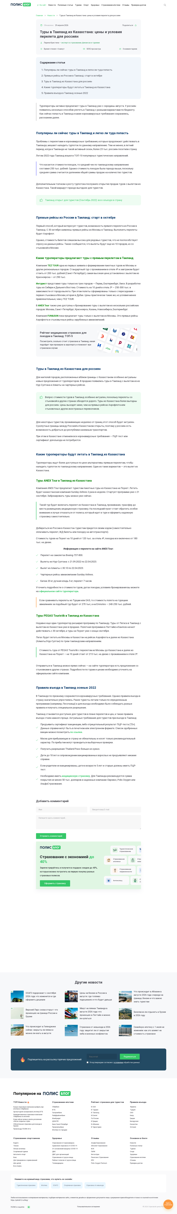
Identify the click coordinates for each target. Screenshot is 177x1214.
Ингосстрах (95, 1154)
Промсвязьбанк (58, 1127)
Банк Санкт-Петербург (60, 1124)
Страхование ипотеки (110, 5)
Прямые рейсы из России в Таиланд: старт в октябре (73, 75)
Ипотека (44, 1185)
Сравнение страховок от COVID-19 (64, 1146)
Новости (52, 5)
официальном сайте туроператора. (59, 591)
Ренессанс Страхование (99, 1157)
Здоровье (95, 5)
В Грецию (94, 1121)
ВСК (92, 1149)
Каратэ (16, 1143)
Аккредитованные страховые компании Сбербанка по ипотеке (27, 1115)
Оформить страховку (55, 883)
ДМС (54, 1151)
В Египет (94, 1115)
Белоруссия (134, 1121)
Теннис (16, 1146)
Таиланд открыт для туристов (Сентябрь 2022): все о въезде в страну (83, 200)
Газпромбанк (57, 1113)
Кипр (132, 1115)
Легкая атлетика (19, 1149)
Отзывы (125, 5)
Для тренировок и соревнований (25, 1160)
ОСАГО (55, 1185)
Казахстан (134, 1124)
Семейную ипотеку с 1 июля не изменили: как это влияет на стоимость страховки (149, 1030)
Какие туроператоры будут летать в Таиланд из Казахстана (77, 87)
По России (95, 1118)
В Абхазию (95, 1124)
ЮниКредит (56, 1118)
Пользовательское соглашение (88, 1207)
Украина (133, 1107)
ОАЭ (131, 1113)
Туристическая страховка (26, 1185)
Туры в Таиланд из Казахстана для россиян (68, 81)
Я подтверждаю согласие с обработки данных (115, 1062)
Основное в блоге (138, 1138)
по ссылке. (76, 732)
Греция (132, 1118)
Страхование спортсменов (26, 1138)
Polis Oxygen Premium (99, 1163)
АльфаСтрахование (98, 1143)
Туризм (78, 5)
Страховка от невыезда (95, 1185)
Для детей (17, 1163)
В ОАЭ (93, 1107)
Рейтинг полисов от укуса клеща (64, 1160)
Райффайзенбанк (58, 1115)
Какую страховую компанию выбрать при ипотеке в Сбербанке (28, 1108)
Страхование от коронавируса (63, 1143)
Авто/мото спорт (19, 1154)
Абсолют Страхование (99, 1146)
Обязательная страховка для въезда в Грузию (27, 1125)
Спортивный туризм (20, 1151)
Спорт (86, 5)
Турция (132, 1110)
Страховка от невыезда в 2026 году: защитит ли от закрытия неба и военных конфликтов (95, 1030)
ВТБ (53, 1110)
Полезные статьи (65, 5)
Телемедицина (57, 1163)
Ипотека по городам (59, 1130)
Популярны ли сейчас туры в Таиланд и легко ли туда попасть (78, 69)
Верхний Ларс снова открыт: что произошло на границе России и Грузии (42, 1013)
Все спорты (17, 1166)
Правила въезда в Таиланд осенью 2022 (66, 93)
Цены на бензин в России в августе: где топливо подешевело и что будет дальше (96, 996)
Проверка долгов (138, 5)
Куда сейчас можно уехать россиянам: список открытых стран (27, 1120)
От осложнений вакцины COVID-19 (65, 1149)
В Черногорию (96, 1127)
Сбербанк (55, 1107)
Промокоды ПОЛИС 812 (22, 1129)
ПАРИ (93, 1151)
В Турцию (94, 1110)
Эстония (133, 1127)
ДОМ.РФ (55, 1121)
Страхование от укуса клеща (62, 1157)
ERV (92, 1160)
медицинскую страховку (76, 776)
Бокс (15, 1157)
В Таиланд (95, 1113)
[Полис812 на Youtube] (27, 1207)
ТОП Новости (20, 1102)
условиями (118, 1062)
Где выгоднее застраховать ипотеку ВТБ (28, 1112)
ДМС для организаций (60, 1154)
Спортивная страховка (72, 1185)
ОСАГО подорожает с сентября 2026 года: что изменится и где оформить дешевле (41, 996)
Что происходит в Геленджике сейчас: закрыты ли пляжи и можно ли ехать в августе (41, 1029)
